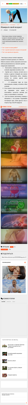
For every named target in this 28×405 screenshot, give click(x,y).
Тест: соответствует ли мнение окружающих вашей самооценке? (13, 289)
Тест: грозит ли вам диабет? (10, 47)
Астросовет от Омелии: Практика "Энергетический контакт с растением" (16, 346)
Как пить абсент (12, 360)
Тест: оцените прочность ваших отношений (14, 50)
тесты (18, 24)
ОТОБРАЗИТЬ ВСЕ (23, 106)
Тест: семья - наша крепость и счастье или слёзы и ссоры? (12, 275)
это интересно (12, 24)
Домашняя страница (4, 24)
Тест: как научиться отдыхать (10, 52)
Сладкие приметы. (12, 375)
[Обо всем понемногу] (12, 4)
